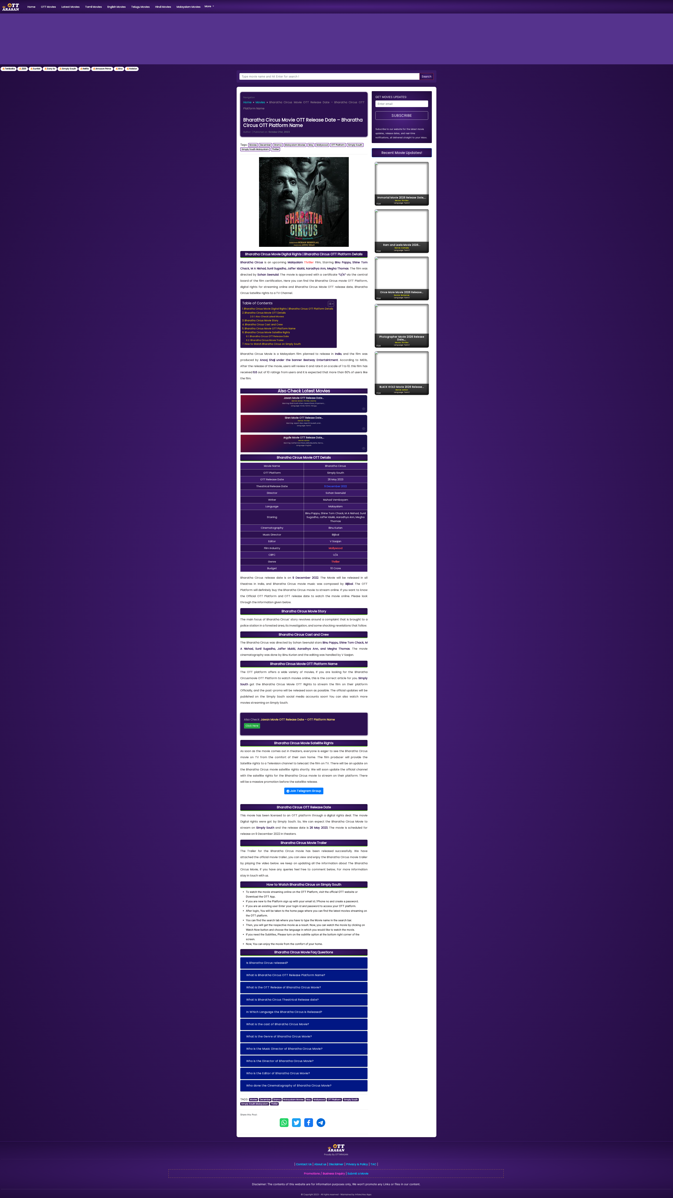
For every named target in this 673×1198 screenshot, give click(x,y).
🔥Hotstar (132, 68)
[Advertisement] (336, 39)
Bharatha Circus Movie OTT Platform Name (270, 328)
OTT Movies (48, 7)
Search (426, 76)
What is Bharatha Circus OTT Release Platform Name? (285, 975)
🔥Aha (119, 68)
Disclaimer (336, 1164)
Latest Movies (71, 7)
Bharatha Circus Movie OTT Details (265, 312)
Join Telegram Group (305, 791)
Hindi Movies (163, 7)
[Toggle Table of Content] (329, 304)
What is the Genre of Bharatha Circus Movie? (279, 1036)
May (311, 144)
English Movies (116, 7)
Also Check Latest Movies (270, 316)
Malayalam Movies (188, 7)
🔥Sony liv (49, 68)
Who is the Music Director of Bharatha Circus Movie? (284, 1049)
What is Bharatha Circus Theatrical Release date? (282, 1000)
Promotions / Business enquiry (324, 1174)
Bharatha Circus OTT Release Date (269, 336)
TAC (373, 1164)
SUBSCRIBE (402, 115)
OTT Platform (338, 144)
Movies (260, 102)
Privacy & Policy (357, 1164)
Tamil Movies (93, 7)
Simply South (355, 144)
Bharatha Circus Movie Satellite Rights (267, 332)
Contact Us (304, 1164)
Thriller (275, 149)
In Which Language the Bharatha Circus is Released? (284, 1012)
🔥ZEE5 (22, 68)
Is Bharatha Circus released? (267, 963)
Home (32, 7)
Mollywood (322, 144)
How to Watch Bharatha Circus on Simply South (273, 344)
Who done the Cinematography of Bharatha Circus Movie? (289, 1086)
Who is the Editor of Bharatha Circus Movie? (278, 1073)
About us (320, 1164)
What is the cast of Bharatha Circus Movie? (277, 1024)
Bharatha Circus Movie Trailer (267, 340)
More (208, 6)
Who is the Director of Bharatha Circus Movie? (280, 1061)
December (265, 144)
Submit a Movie (358, 1174)
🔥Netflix (84, 68)
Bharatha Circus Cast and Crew (264, 324)
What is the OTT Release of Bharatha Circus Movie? (283, 987)
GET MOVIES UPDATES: (391, 97)
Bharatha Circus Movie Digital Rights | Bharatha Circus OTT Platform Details (288, 308)
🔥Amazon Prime (102, 68)
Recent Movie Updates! (401, 152)
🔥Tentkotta (8, 68)
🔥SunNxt (35, 68)
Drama (278, 144)
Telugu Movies (140, 7)
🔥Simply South (67, 68)
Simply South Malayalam (255, 149)
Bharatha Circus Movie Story (261, 320)
